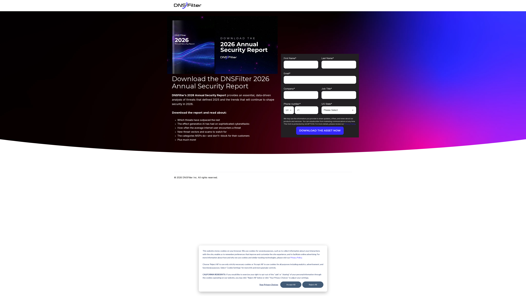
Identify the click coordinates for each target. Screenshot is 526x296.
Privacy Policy (296, 257)
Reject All (313, 284)
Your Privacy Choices (268, 284)
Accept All (290, 284)
